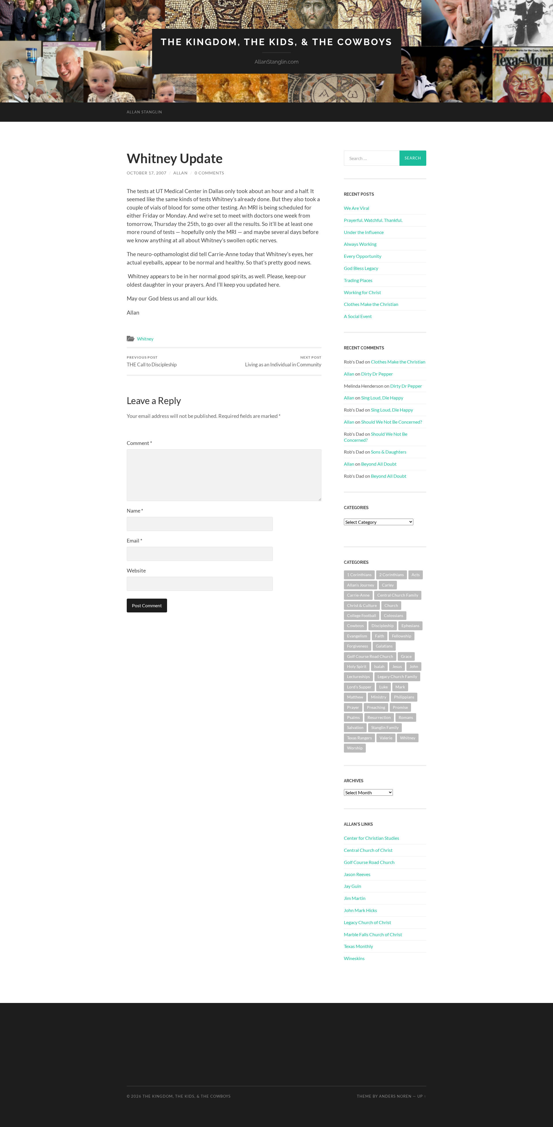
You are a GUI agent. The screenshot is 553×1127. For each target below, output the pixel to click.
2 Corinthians (391, 574)
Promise (400, 707)
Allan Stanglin (144, 112)
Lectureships (358, 676)
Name (135, 510)
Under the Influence (364, 232)
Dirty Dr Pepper (377, 373)
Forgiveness (357, 646)
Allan (180, 172)
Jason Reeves (357, 874)
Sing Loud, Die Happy (382, 397)
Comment (139, 443)
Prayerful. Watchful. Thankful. (373, 220)
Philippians (404, 696)
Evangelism (357, 635)
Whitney (145, 338)
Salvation (355, 727)
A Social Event (358, 316)
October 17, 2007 (146, 172)
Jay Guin (352, 886)
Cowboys (355, 625)
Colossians (393, 615)
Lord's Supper (359, 686)
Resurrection (379, 717)
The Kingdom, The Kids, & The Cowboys (277, 42)
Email (134, 540)
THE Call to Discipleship (152, 361)
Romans (406, 717)
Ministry (378, 696)
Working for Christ (362, 292)
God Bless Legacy (361, 268)
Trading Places (358, 280)
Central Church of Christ (368, 850)
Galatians (384, 646)
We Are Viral (356, 208)
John (414, 666)
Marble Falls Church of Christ (373, 934)
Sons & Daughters (388, 451)
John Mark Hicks (360, 910)
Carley (388, 584)
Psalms (353, 717)
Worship (355, 747)
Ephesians (410, 625)
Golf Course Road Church (370, 656)
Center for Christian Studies (371, 838)
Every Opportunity (362, 256)
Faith (379, 635)
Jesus (397, 666)
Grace (406, 656)
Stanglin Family (385, 727)
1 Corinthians (359, 574)
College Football (361, 615)
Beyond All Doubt (379, 464)
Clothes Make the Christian (371, 304)
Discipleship (383, 625)
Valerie (386, 737)
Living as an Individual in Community (283, 361)
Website (136, 570)
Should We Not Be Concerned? (391, 421)
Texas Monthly (358, 946)
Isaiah (379, 666)
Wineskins (354, 958)
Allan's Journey (360, 584)
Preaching (376, 707)
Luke (383, 686)
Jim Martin (354, 898)
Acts (416, 574)
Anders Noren (395, 1096)
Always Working (360, 244)
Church (391, 605)
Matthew (355, 696)
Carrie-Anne (358, 595)
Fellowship (401, 635)
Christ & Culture (362, 605)
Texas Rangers (359, 737)
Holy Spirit (356, 666)
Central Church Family (397, 595)
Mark (400, 686)
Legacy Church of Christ (367, 922)
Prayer (353, 707)
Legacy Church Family (397, 676)
